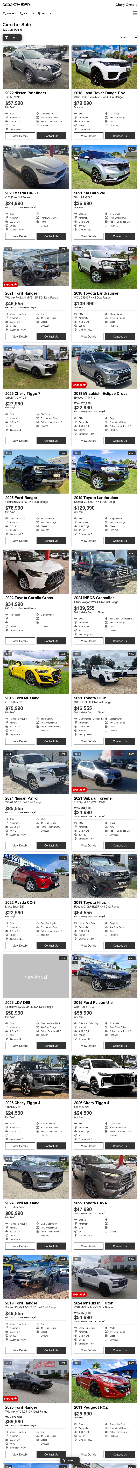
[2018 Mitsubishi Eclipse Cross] (104, 367)
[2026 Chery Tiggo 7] (36, 367)
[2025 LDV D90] (36, 976)
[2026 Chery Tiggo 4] (36, 1077)
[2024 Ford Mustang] (36, 1177)
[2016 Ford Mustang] (36, 672)
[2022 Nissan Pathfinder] (36, 67)
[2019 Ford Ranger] (36, 1277)
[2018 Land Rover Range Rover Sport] (104, 67)
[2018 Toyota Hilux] (104, 876)
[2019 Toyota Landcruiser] (104, 472)
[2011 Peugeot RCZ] (104, 1381)
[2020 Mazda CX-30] (36, 167)
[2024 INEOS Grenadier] (104, 572)
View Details (20, 136)
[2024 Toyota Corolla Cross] (36, 572)
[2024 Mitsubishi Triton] (104, 1277)
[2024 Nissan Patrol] (36, 772)
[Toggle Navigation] (135, 13)
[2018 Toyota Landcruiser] (104, 267)
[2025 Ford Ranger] (36, 472)
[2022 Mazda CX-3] (36, 876)
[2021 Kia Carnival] (104, 167)
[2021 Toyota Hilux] (104, 672)
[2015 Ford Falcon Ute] (104, 976)
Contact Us (51, 136)
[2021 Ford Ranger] (36, 267)
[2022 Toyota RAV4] (104, 1177)
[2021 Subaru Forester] (104, 772)
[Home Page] (17, 4)
